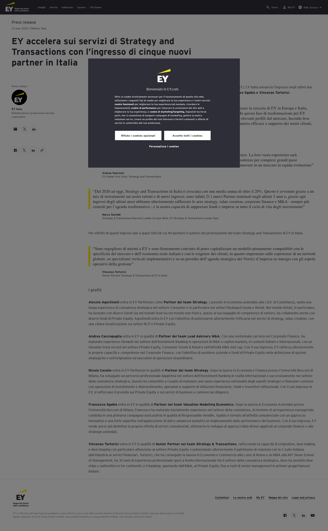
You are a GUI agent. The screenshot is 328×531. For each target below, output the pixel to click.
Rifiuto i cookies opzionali (138, 135)
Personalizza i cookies (164, 146)
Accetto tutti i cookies (187, 135)
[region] (164, 113)
